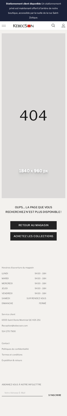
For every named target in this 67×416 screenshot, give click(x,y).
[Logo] (23, 26)
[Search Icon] (53, 25)
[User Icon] (63, 25)
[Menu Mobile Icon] (4, 26)
